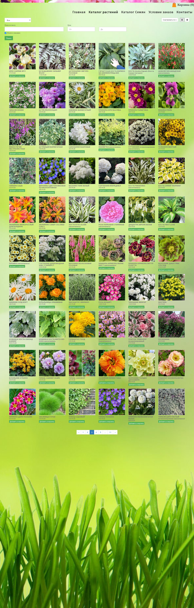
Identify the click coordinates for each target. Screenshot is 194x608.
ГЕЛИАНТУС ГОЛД (77, 339)
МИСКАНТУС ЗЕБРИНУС (79, 302)
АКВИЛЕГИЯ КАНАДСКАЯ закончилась (169, 72)
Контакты (184, 12)
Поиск (8, 38)
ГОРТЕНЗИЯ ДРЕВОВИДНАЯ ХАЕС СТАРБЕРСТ (51, 264)
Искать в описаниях (13, 33)
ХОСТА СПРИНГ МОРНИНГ (169, 186)
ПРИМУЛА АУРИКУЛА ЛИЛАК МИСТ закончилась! (111, 264)
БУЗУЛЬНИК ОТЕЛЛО (18, 378)
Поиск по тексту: (10, 25)
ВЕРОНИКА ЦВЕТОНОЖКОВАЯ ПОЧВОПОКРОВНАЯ (52, 186)
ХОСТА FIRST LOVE (166, 225)
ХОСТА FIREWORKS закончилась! (136, 186)
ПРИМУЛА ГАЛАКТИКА (138, 110)
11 (110, 432)
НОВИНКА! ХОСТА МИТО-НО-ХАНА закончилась (52, 340)
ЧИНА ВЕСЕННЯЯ (16, 110)
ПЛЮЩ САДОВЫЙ (77, 417)
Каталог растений (103, 12)
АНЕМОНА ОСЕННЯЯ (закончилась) (107, 340)
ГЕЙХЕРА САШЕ (16, 186)
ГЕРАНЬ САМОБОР (77, 378)
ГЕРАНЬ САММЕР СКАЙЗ (49, 378)
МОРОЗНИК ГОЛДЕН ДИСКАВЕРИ (137, 379)
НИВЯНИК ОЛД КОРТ (18, 302)
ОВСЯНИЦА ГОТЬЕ (47, 417)
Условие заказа (161, 12)
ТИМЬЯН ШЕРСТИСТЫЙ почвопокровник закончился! (171, 418)
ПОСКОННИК (163, 339)
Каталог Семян (133, 12)
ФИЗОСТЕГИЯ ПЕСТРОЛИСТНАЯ (17, 148)
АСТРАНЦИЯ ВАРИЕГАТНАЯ (51, 147)
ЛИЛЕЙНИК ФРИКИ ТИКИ (110, 378)
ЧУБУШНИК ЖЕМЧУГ (137, 302)
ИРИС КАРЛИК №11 (17, 71)
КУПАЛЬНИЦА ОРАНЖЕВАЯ (50, 302)
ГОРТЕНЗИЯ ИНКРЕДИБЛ (110, 186)
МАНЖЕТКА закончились (110, 147)
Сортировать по (169, 20)
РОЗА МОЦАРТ (105, 302)
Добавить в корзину (17, 76)
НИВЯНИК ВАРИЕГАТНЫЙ (80, 110)
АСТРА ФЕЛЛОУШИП (48, 110)
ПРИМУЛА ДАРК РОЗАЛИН (20, 417)
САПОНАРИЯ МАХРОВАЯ (79, 147)
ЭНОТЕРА (162, 302)
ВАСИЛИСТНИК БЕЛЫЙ (79, 186)
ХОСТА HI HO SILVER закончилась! (77, 225)
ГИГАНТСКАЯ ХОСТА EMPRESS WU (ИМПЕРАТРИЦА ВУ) (112, 72)
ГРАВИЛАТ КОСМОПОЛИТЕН (170, 378)
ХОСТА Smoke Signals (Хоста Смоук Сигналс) (141, 72)
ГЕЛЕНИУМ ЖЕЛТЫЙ (167, 147)
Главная (79, 12)
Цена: (69, 25)
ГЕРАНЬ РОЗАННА (106, 417)
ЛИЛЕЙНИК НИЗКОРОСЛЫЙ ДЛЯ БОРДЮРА (21, 225)
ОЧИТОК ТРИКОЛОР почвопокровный (137, 340)
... (105, 432)
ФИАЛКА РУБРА (165, 110)
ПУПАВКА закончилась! (19, 263)
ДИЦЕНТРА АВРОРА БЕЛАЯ (140, 225)
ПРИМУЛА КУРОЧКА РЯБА (110, 110)
